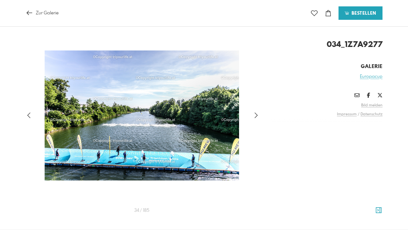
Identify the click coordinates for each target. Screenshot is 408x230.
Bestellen (363, 13)
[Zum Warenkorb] (328, 13)
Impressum (347, 114)
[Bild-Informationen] (378, 210)
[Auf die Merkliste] (314, 13)
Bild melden (371, 105)
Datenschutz (371, 114)
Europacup (371, 76)
